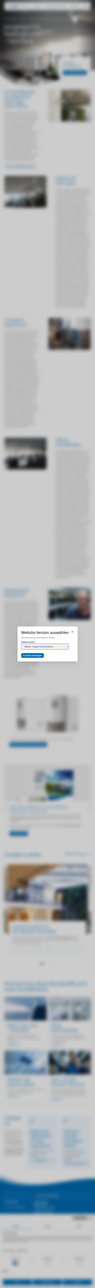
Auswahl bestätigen (32, 655)
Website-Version (28, 642)
